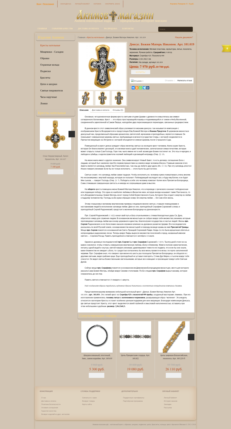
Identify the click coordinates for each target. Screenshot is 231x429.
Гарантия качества (62, 28)
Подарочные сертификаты (133, 397)
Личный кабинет (82, 4)
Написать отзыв (184, 80)
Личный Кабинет (170, 397)
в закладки (153, 88)
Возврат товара (88, 401)
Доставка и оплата (88, 28)
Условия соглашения (49, 407)
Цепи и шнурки (48, 83)
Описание (84, 110)
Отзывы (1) (118, 110)
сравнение (158, 88)
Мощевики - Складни (51, 51)
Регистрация (48, 4)
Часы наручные (48, 96)
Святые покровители (51, 90)
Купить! (141, 72)
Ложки (44, 103)
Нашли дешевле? (184, 37)
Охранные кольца (49, 64)
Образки (44, 58)
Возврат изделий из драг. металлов (55, 414)
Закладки (65, 4)
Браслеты (45, 77)
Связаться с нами (89, 397)
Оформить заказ (112, 4)
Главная (42, 28)
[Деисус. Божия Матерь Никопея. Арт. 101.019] (86, 98)
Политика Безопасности (50, 404)
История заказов (170, 401)
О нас (43, 397)
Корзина (97, 4)
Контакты (128, 28)
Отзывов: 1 (170, 80)
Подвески (45, 71)
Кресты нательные (50, 45)
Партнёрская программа (133, 401)
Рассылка (168, 407)
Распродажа (110, 28)
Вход (39, 4)
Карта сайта (87, 404)
